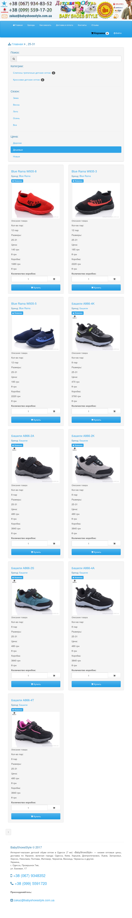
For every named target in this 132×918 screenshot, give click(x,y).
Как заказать (45, 25)
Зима (16, 97)
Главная (19, 25)
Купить (37, 287)
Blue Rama (24, 176)
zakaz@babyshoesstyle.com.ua (34, 900)
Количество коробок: (23, 273)
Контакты (82, 25)
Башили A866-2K (83, 436)
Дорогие (17, 142)
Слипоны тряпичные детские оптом (33, 72)
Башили (84, 308)
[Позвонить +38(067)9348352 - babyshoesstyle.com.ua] (66, 9)
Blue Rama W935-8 (24, 171)
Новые (16, 156)
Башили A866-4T (22, 700)
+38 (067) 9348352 (29, 875)
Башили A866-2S (22, 568)
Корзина (101, 33)
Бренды (31, 25)
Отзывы (95, 25)
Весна (16, 104)
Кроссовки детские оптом (28, 79)
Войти (118, 33)
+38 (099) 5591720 (31, 883)
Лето (15, 111)
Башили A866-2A (22, 436)
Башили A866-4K (83, 303)
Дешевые (18, 149)
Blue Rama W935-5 (24, 303)
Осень (16, 118)
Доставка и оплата (64, 25)
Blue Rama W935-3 (84, 171)
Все (15, 124)
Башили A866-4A (83, 568)
